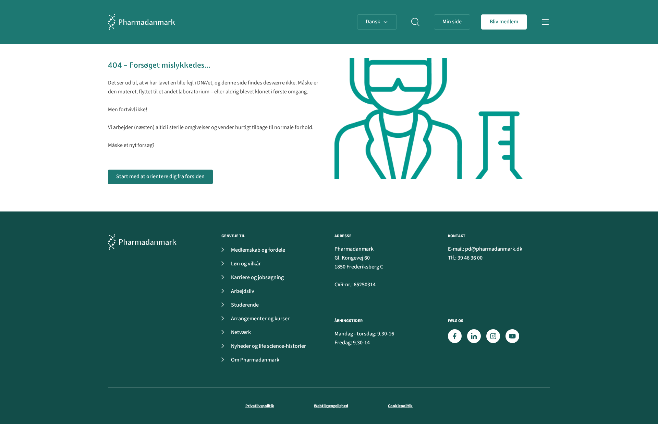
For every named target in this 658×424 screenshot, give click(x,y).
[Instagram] (493, 336)
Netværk (241, 332)
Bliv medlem (504, 21)
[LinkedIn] (474, 336)
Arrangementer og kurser (260, 318)
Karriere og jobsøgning (257, 277)
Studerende (245, 305)
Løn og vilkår (246, 263)
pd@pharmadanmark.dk (493, 249)
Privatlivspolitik (259, 406)
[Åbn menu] (545, 22)
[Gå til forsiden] (141, 22)
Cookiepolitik (400, 406)
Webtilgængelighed (331, 406)
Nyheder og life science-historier (268, 346)
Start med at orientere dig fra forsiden (160, 176)
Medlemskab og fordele (258, 250)
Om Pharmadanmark (255, 360)
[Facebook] (455, 336)
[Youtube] (512, 336)
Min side (452, 21)
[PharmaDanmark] (142, 241)
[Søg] (415, 22)
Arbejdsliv (242, 291)
